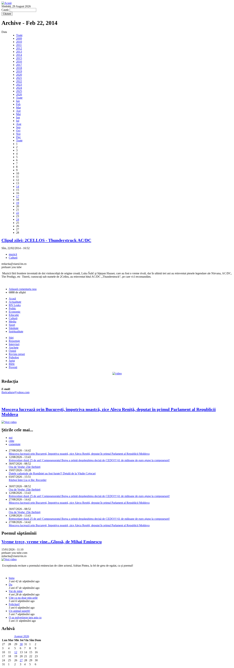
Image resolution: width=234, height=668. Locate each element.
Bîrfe (12, 364)
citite (11, 440)
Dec (18, 137)
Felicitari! (14, 604)
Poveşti (13, 367)
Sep (18, 127)
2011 (19, 45)
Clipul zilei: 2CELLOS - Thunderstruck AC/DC (46, 240)
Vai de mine (15, 591)
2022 (19, 81)
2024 (19, 87)
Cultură (13, 257)
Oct (18, 130)
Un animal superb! (19, 610)
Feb (18, 104)
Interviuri (14, 344)
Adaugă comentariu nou (23, 289)
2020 (19, 74)
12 (15, 652)
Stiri (11, 337)
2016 (19, 61)
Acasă (12, 298)
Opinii (12, 350)
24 (17, 219)
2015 (19, 58)
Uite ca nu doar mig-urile (23, 597)
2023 (19, 84)
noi (10, 437)
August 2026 (21, 636)
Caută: (5, 9)
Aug (18, 124)
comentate (14, 444)
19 (17, 203)
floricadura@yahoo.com (15, 392)
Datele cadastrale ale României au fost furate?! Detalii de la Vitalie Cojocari (52, 473)
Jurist (12, 360)
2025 (19, 91)
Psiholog (14, 357)
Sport (12, 324)
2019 (19, 71)
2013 (19, 51)
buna (11, 578)
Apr (18, 110)
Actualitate (15, 301)
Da (10, 584)
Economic (14, 311)
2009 (19, 38)
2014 (19, 54)
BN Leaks (15, 305)
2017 (19, 64)
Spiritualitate (16, 331)
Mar (18, 107)
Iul (17, 120)
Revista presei (17, 354)
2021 (19, 78)
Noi (18, 133)
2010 (19, 41)
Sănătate (13, 328)
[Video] (117, 373)
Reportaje (14, 340)
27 (21, 660)
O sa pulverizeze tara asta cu (25, 617)
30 (21, 644)
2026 (19, 94)
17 (17, 196)
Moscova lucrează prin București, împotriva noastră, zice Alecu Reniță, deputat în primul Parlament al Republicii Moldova (79, 453)
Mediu (12, 321)
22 (17, 212)
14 (17, 186)
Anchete (13, 347)
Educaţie (14, 315)
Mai (18, 114)
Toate (19, 35)
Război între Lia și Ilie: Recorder (27, 480)
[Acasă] (6, 3)
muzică (13, 254)
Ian (18, 101)
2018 (19, 68)
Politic (12, 308)
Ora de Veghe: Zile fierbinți (24, 466)
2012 (19, 48)
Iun (18, 117)
